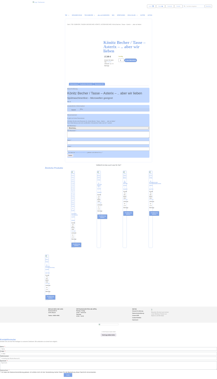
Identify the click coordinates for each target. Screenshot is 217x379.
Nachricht (3, 360)
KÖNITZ (97, 24)
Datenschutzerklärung (81, 152)
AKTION (150, 15)
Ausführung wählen (76, 244)
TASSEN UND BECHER (87, 24)
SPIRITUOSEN (121, 15)
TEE (66, 15)
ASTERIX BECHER (106, 24)
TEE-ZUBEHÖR (88, 15)
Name (69, 140)
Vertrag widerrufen (108, 335)
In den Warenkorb (130, 60)
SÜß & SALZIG (131, 15)
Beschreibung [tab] (74, 84)
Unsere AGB (135, 315)
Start (68, 24)
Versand (109, 61)
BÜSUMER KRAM (77, 15)
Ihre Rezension (71, 130)
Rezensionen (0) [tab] (99, 84)
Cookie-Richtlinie (136, 317)
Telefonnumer (4, 356)
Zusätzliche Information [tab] (86, 84)
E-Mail (69, 146)
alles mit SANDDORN (103, 15)
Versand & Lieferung (137, 311)
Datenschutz (4, 370)
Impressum (135, 320)
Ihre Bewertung (71, 125)
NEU (113, 15)
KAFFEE (142, 15)
